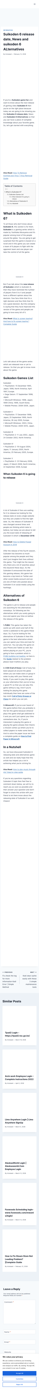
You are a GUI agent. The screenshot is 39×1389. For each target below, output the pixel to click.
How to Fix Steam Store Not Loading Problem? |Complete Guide (19, 1259)
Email (7, 1342)
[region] (19, 1371)
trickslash (8, 54)
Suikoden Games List (16, 194)
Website (7, 1352)
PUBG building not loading (14, 656)
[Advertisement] (19, 78)
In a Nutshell (14, 203)
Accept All (19, 1373)
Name (7, 1332)
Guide (9, 659)
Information (8, 30)
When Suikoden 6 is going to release (20, 198)
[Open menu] (35, 4)
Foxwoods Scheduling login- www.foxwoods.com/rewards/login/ (19, 1212)
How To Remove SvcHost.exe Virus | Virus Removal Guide (17, 176)
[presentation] (19, 1017)
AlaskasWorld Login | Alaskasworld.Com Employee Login (15, 1166)
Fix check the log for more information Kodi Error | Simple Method (9, 979)
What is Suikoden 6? (13, 192)
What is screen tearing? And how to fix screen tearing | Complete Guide (18, 321)
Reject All (19, 1384)
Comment (9, 1302)
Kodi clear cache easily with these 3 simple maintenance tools (29, 979)
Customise (19, 1379)
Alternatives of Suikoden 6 (19, 201)
